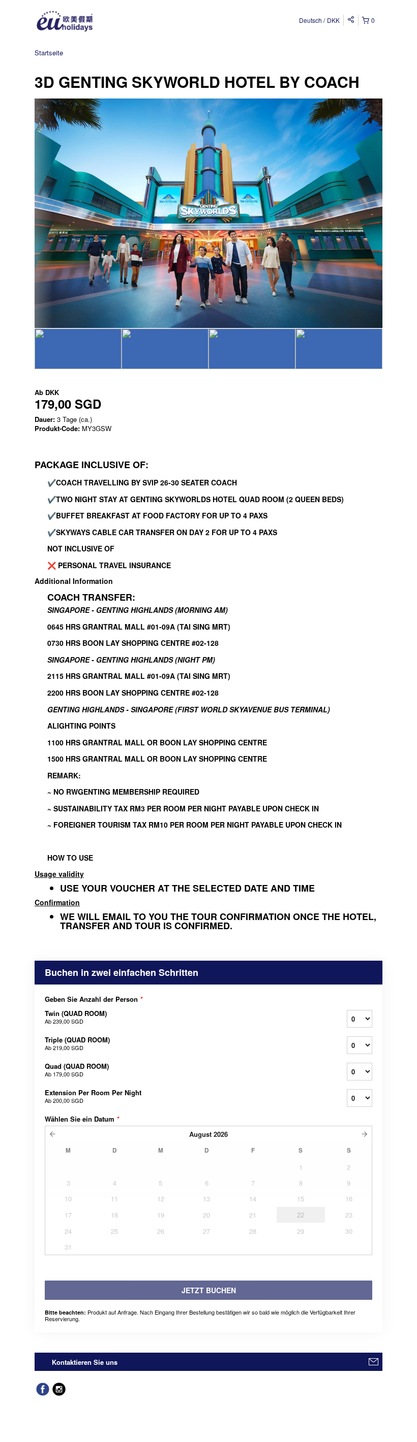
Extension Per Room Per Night (93, 1096)
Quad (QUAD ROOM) (77, 1069)
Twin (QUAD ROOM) (76, 1016)
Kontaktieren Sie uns (84, 1362)
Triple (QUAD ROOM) (77, 1043)
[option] (78, 349)
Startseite (49, 52)
